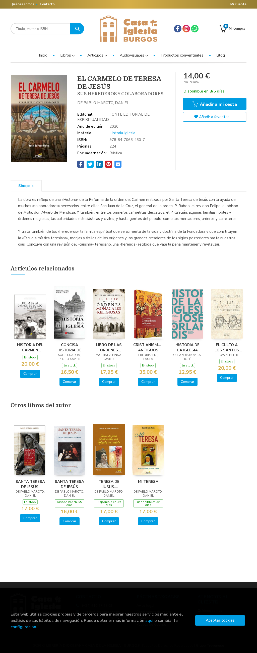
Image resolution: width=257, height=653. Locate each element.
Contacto (47, 4)
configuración (23, 627)
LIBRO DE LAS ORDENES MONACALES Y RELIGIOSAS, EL (108, 347)
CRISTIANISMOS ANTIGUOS (148, 347)
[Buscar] (77, 28)
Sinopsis (26, 185)
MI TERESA (148, 481)
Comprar (30, 373)
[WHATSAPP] (195, 28)
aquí (149, 620)
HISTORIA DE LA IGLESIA (187, 347)
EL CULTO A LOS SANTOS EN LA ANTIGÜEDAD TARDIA (226, 347)
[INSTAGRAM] (186, 28)
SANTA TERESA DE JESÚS (69, 484)
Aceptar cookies (220, 620)
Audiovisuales (132, 55)
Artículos (95, 55)
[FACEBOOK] (177, 28)
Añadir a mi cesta (218, 104)
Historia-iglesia (122, 132)
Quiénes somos (22, 4)
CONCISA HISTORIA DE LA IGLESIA (69, 347)
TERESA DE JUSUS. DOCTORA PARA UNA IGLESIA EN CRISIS (108, 484)
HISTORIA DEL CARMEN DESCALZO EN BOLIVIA (30, 347)
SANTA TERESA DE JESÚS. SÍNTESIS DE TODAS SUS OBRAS (30, 484)
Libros (66, 55)
